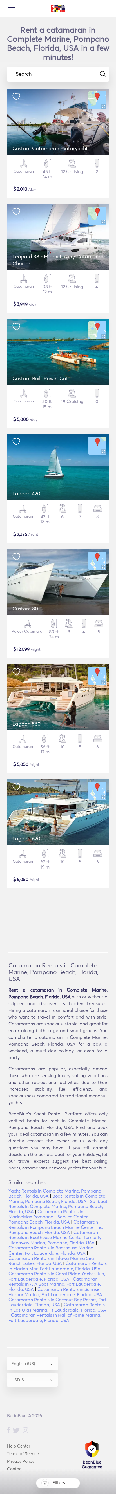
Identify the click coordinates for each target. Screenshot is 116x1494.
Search (24, 74)
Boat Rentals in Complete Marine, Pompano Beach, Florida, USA (56, 1198)
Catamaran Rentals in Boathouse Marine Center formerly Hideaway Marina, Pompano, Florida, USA (54, 1237)
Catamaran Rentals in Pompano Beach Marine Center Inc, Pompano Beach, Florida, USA (55, 1227)
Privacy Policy (20, 1461)
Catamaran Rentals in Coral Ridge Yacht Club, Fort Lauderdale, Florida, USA (56, 1276)
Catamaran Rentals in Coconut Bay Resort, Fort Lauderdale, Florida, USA (57, 1302)
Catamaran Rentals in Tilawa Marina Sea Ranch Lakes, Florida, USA (51, 1260)
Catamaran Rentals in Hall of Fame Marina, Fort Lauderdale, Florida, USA (54, 1317)
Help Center (18, 1446)
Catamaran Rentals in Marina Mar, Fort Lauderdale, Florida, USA (57, 1265)
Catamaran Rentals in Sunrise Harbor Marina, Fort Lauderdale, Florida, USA (55, 1291)
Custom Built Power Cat (40, 378)
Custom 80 (25, 608)
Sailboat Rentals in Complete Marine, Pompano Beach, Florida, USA (58, 1206)
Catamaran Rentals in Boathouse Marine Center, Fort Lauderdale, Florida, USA (50, 1250)
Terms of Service (23, 1453)
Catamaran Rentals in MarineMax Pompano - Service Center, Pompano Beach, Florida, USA (48, 1217)
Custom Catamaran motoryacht (50, 148)
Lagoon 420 (26, 493)
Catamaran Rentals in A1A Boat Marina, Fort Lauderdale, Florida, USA (54, 1284)
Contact (15, 1468)
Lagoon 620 (26, 838)
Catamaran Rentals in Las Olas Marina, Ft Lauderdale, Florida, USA (57, 1307)
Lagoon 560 (26, 724)
